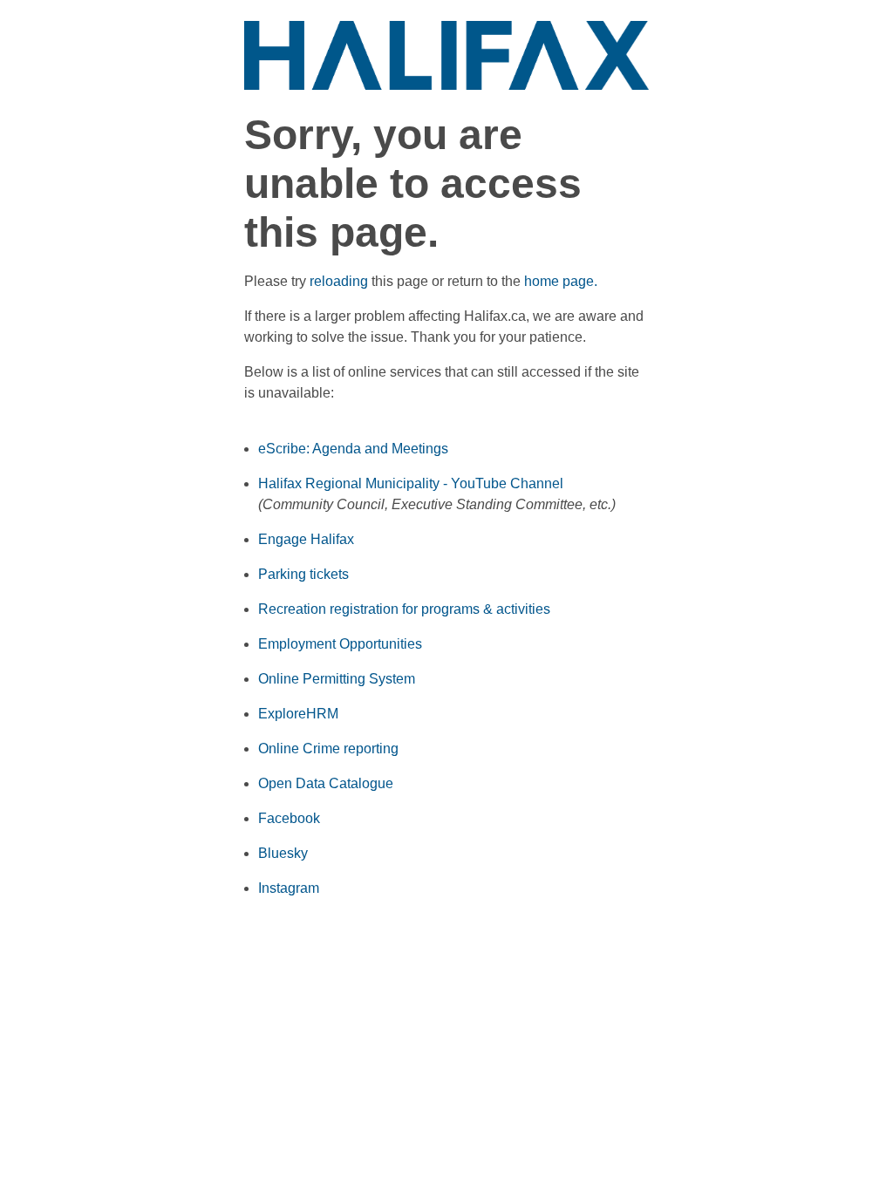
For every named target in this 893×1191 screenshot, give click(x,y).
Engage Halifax (306, 539)
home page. (560, 281)
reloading (339, 281)
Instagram (288, 888)
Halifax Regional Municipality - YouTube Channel (410, 483)
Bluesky (283, 853)
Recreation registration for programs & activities (404, 609)
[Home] (446, 54)
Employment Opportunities (340, 643)
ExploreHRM (298, 713)
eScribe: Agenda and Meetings (353, 448)
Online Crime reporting (328, 748)
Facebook (289, 818)
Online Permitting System (336, 678)
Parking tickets (303, 574)
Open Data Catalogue (325, 783)
